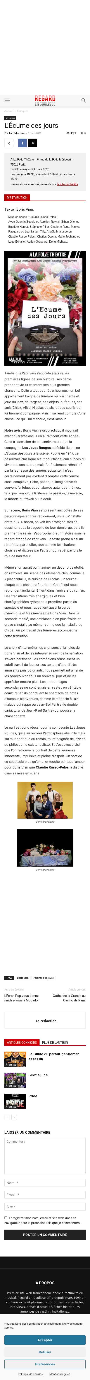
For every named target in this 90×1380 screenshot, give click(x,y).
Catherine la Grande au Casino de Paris (69, 998)
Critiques (22, 111)
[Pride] (15, 1101)
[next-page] (14, 1117)
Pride (32, 1096)
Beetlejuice (38, 1075)
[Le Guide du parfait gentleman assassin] (15, 1059)
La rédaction (16, 133)
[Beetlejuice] (15, 1080)
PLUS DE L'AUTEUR (55, 1042)
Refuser (45, 1352)
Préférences (45, 1364)
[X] (32, 143)
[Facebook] (22, 143)
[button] (7, 100)
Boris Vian (23, 977)
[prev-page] (7, 1117)
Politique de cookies (30, 1374)
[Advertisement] (45, 47)
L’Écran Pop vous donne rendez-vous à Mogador (21, 998)
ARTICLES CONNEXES (22, 1042)
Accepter (45, 1340)
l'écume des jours (43, 977)
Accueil (8, 111)
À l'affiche (11, 1064)
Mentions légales (59, 1374)
